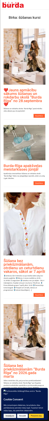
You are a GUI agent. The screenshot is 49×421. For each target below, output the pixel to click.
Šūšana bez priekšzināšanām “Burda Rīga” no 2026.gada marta (24, 371)
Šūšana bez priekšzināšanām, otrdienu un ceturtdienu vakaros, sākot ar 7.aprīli (24, 266)
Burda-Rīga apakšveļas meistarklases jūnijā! (23, 167)
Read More (39, 116)
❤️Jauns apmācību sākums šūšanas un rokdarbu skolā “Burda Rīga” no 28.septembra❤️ (23, 97)
